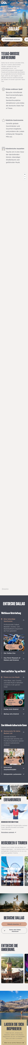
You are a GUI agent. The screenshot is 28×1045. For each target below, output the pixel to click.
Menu (21, 3)
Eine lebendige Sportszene (9, 620)
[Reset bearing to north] (25, 179)
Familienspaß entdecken (12, 39)
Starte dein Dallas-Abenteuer (15, 930)
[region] (14, 381)
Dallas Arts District (11, 709)
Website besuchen (13, 924)
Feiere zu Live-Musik (12, 677)
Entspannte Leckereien (12, 774)
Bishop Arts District (11, 714)
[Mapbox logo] (5, 589)
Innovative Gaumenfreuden (10, 768)
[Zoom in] (25, 174)
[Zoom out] (25, 176)
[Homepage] (4, 3)
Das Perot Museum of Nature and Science (12, 659)
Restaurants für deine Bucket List (12, 732)
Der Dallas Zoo (9, 653)
